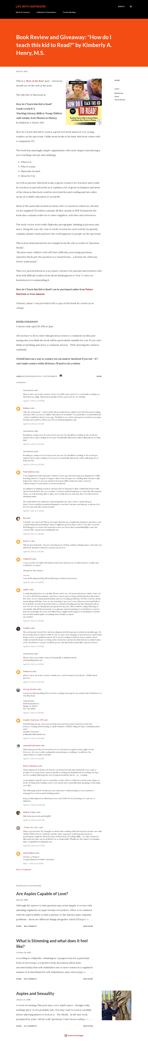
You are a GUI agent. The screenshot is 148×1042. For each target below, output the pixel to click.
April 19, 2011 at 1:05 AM (33, 621)
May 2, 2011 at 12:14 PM (33, 863)
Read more (88, 926)
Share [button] (117, 80)
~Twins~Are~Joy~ (31, 827)
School (116, 96)
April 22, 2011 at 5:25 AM (33, 758)
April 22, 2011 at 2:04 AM (33, 738)
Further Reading (69, 12)
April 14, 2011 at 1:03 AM (33, 424)
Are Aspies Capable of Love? (42, 893)
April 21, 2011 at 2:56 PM (33, 713)
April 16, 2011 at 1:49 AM (33, 534)
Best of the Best (34, 80)
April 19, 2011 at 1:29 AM (33, 646)
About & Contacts (23, 12)
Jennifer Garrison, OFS (33, 720)
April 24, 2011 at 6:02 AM (33, 820)
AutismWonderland (31, 745)
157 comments (30, 1026)
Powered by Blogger (75, 1035)
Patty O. (26, 541)
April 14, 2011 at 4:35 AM (33, 464)
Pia (24, 518)
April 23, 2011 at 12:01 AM (34, 805)
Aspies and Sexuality (35, 993)
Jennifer (26, 628)
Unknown (27, 559)
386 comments (30, 926)
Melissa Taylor (29, 812)
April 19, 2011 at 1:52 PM (33, 664)
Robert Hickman (30, 766)
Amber (26, 589)
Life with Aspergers (31, 6)
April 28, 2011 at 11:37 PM (34, 845)
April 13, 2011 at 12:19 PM (34, 401)
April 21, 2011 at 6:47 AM (33, 682)
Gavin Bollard (29, 853)
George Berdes (30, 689)
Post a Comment (23, 869)
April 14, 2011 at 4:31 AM (33, 444)
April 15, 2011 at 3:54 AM (33, 511)
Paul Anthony (29, 472)
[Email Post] (60, 376)
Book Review (118, 93)
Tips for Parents (119, 100)
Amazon (40, 293)
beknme (26, 408)
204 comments (30, 979)
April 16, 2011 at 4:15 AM (33, 551)
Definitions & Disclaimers (46, 12)
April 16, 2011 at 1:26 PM (33, 582)
